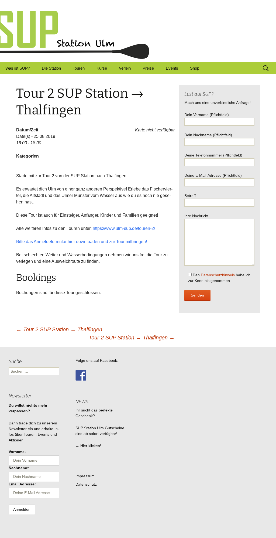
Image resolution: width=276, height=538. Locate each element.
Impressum (85, 476)
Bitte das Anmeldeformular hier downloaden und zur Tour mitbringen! (81, 241)
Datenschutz (86, 484)
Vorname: (17, 452)
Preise (148, 68)
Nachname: (19, 468)
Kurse (101, 68)
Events (172, 68)
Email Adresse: (22, 484)
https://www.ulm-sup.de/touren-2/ (124, 228)
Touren (79, 68)
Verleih (125, 68)
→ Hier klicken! (88, 446)
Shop (194, 68)
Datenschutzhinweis (218, 275)
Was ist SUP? (17, 68)
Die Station (51, 68)
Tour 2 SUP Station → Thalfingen (59, 329)
